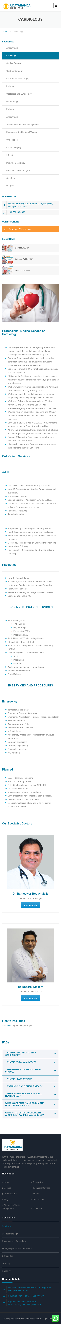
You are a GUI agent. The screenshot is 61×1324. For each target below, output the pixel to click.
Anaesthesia (12, 48)
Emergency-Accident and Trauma (21, 132)
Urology (9, 186)
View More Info (30, 905)
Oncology (10, 178)
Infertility (10, 155)
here (9, 1025)
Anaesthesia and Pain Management (22, 124)
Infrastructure (10, 1194)
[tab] (30, 1054)
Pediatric (10, 86)
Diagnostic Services (41, 1188)
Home (4, 32)
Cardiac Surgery (13, 63)
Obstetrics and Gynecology (18, 94)
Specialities (38, 1182)
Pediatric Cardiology (15, 163)
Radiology (10, 109)
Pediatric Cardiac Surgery (18, 170)
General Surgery (13, 147)
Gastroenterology (14, 71)
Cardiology (11, 55)
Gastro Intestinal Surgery (18, 78)
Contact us (37, 1208)
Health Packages (13, 1021)
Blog (6, 1199)
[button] (30, 1054)
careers (36, 1194)
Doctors (7, 1188)
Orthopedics (12, 140)
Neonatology (12, 101)
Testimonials (38, 1199)
